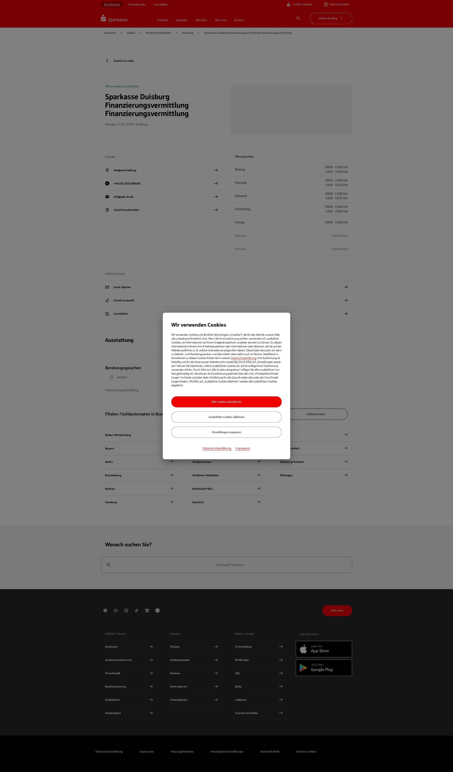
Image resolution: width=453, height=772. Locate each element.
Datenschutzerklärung (243, 358)
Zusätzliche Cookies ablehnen (226, 416)
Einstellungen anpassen (226, 432)
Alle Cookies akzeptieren (226, 401)
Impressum (243, 448)
